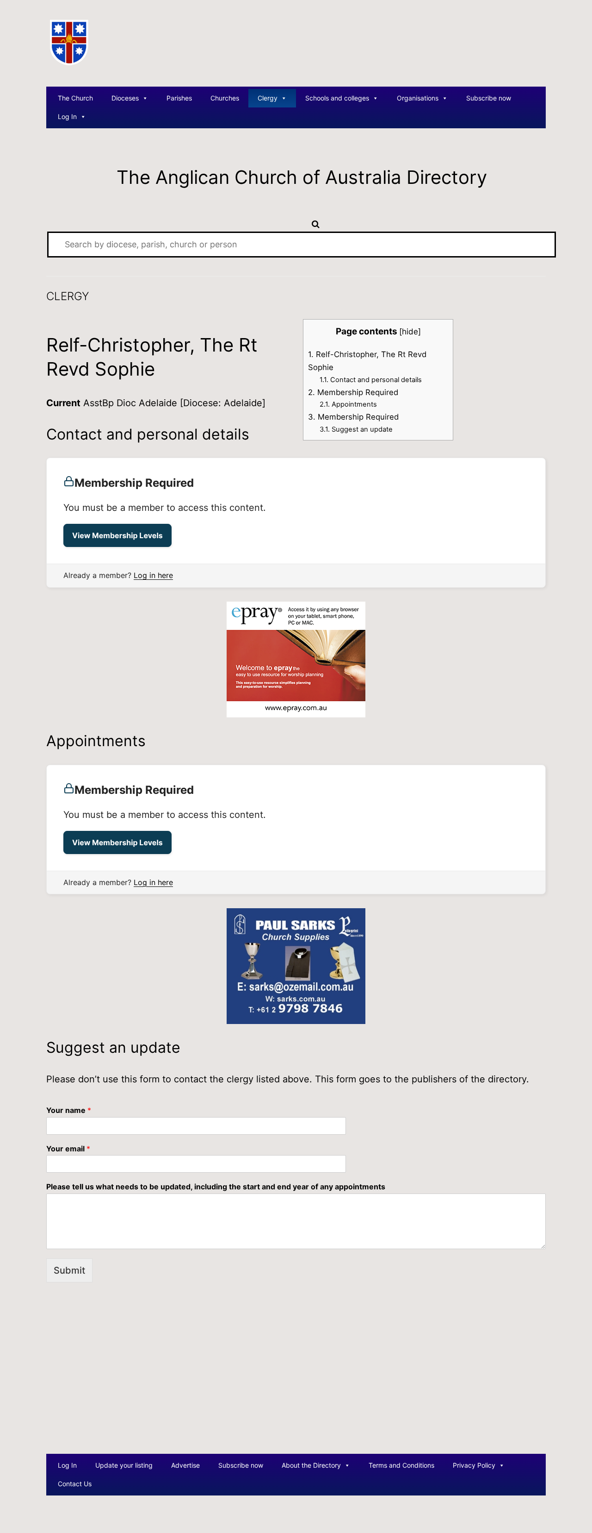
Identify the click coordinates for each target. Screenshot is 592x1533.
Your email (68, 1148)
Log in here (153, 575)
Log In (67, 116)
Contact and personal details (371, 380)
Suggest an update (356, 429)
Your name (68, 1110)
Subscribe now (488, 98)
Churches (224, 98)
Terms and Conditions (401, 1465)
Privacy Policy (474, 1465)
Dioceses (125, 98)
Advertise (185, 1465)
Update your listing (124, 1465)
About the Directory (311, 1465)
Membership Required (353, 392)
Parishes (179, 98)
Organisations (417, 98)
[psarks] (296, 965)
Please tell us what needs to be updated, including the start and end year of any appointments (215, 1186)
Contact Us (75, 1484)
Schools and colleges (337, 98)
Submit (69, 1270)
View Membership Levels (117, 535)
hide (410, 331)
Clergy (268, 98)
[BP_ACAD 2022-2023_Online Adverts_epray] (296, 658)
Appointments (348, 404)
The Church (75, 98)
